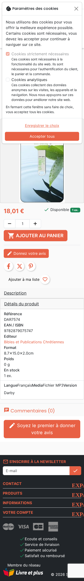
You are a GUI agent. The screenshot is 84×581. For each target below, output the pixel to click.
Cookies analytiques (29, 79)
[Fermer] (76, 8)
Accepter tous (42, 136)
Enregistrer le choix (42, 125)
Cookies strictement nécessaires (40, 54)
